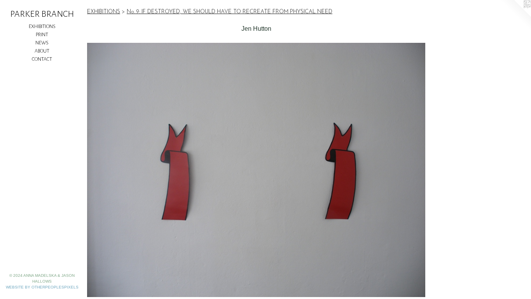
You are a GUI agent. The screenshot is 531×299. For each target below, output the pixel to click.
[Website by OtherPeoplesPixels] (515, 15)
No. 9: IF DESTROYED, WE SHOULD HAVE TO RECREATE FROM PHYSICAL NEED (229, 12)
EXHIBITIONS (42, 26)
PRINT (42, 34)
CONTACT (42, 59)
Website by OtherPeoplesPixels (42, 287)
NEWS (42, 43)
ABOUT (42, 51)
